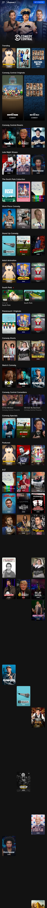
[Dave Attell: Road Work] (38, 846)
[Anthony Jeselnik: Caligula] (38, 546)
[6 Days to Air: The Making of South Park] (9, 482)
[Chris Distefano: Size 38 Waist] (23, 675)
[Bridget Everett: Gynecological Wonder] (38, 610)
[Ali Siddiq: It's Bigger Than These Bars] (23, 503)
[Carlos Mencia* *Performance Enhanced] (9, 653)
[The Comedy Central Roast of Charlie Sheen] (38, 717)
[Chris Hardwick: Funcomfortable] (38, 675)
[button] (3, 2)
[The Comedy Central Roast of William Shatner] (9, 782)
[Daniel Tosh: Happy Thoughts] (23, 846)
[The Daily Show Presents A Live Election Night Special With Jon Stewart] (38, 825)
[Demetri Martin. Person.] (23, 867)
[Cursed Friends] (38, 803)
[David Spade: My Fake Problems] (9, 867)
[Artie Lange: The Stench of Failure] (23, 568)
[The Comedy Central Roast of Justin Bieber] (9, 760)
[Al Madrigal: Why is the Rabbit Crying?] (9, 503)
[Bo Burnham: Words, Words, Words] (23, 610)
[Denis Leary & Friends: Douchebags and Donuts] (9, 889)
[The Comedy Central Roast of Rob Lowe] (38, 760)
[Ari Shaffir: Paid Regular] (9, 568)
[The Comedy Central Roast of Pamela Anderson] (23, 760)
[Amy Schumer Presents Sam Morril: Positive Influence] (38, 525)
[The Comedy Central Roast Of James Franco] (38, 739)
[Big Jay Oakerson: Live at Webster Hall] (38, 589)
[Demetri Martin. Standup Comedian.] (38, 867)
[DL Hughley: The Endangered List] (23, 825)
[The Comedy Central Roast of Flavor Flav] (23, 739)
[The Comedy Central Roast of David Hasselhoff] (9, 739)
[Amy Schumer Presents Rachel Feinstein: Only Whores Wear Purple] (23, 525)
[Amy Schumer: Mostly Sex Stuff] (9, 546)
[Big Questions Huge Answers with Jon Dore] (9, 610)
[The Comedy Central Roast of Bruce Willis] (23, 717)
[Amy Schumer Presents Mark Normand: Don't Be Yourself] (9, 525)
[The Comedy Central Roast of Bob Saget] (9, 717)
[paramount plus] (11, 2)
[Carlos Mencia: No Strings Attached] (38, 653)
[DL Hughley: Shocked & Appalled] (9, 825)
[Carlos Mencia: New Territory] (23, 653)
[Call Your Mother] (38, 632)
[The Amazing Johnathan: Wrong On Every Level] (38, 503)
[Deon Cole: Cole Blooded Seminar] (23, 889)
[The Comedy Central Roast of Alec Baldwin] (38, 696)
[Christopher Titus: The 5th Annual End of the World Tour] (9, 696)
